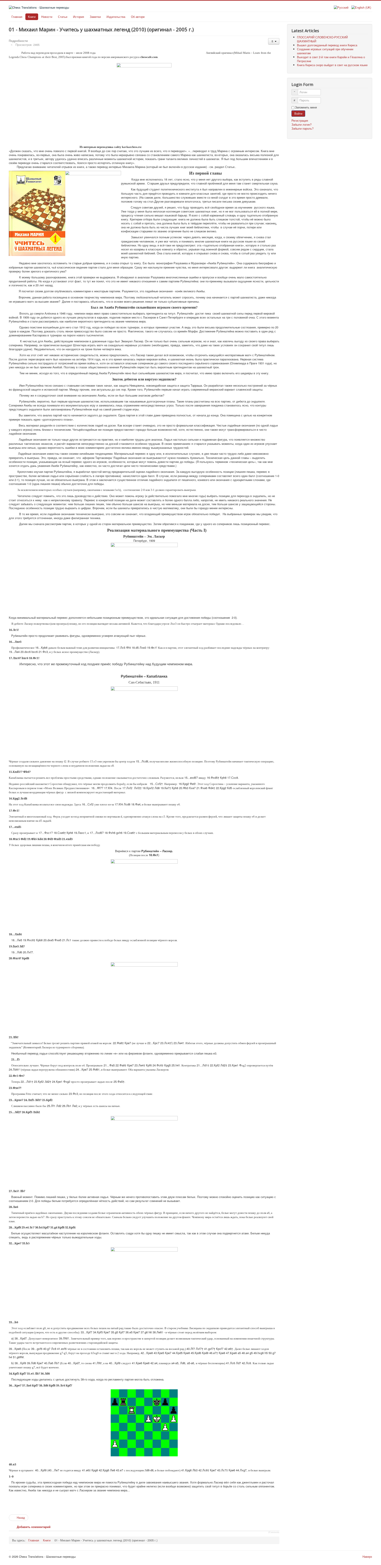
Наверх (367, 1556)
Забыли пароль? (302, 128)
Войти (298, 113)
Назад (20, 1517)
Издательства (115, 17)
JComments (273, 1532)
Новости (46, 17)
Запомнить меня (306, 107)
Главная (16, 17)
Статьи (62, 17)
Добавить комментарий (33, 1527)
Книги (31, 17)
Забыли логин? (301, 124)
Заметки (95, 17)
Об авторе (138, 17)
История (78, 17)
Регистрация (300, 120)
